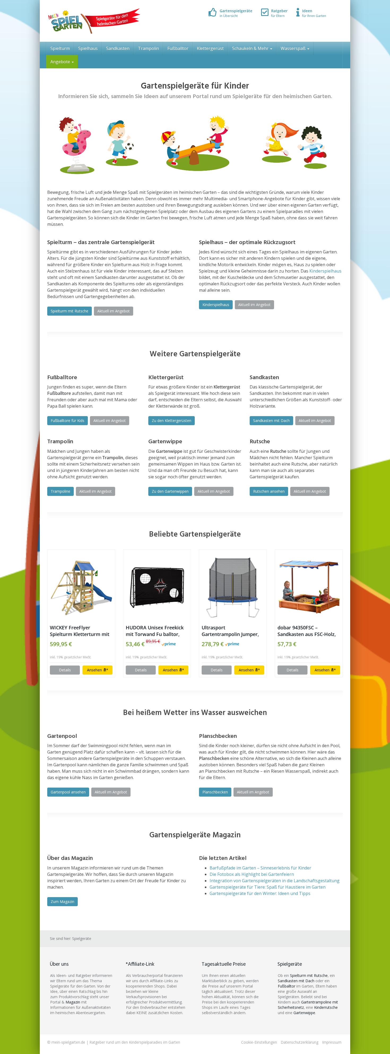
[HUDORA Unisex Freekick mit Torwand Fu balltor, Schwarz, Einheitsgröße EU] (157, 587)
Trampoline (60, 491)
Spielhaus (88, 48)
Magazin (73, 1002)
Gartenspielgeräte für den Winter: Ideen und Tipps (260, 893)
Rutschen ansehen (269, 491)
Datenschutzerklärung (299, 1042)
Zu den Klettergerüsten (171, 420)
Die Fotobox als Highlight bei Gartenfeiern (252, 874)
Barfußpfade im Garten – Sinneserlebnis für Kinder (260, 868)
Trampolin (148, 48)
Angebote (60, 62)
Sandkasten (117, 48)
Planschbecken (215, 791)
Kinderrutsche (326, 1007)
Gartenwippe (304, 1012)
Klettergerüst (210, 48)
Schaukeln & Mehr (251, 48)
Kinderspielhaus (325, 271)
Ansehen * (97, 669)
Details (65, 669)
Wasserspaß (294, 48)
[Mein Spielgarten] (93, 21)
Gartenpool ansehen (68, 791)
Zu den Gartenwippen (170, 491)
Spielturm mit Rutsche (69, 310)
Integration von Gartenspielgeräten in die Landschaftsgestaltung (275, 881)
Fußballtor (177, 48)
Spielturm (60, 48)
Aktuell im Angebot (113, 310)
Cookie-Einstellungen (259, 1042)
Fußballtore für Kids (67, 420)
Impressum (331, 1042)
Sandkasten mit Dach (271, 420)
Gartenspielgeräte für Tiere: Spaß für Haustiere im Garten (268, 887)
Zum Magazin (62, 901)
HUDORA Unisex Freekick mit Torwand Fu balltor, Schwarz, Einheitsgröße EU (156, 631)
